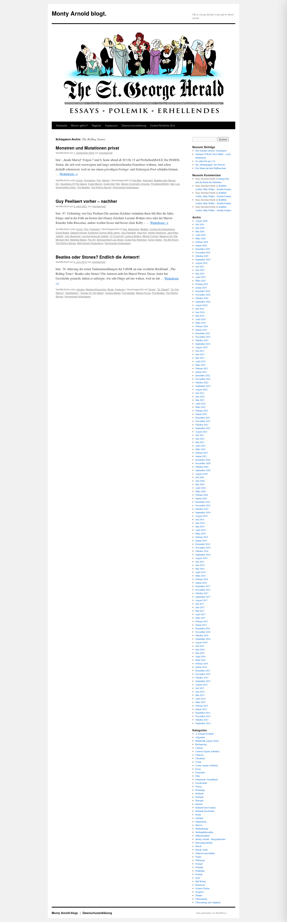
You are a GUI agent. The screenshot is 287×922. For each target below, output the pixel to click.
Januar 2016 (201, 666)
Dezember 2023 (202, 333)
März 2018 (200, 575)
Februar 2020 (201, 494)
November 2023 (202, 336)
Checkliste (200, 758)
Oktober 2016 (201, 635)
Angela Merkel (113, 293)
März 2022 (200, 406)
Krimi (198, 814)
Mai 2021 (199, 442)
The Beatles (83, 187)
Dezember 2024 (202, 291)
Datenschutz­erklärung (134, 125)
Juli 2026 (199, 224)
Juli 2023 (199, 350)
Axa (125, 229)
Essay (198, 768)
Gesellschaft (201, 782)
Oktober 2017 (201, 593)
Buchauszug (201, 744)
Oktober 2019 (201, 508)
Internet (198, 803)
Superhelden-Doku (66, 187)
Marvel (106, 180)
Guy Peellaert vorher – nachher (86, 201)
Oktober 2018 (201, 551)
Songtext (199, 891)
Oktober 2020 (201, 466)
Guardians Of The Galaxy (73, 183)
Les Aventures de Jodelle (95, 236)
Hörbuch (199, 793)
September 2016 (202, 638)
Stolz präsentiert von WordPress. (211, 912)
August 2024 (201, 305)
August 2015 (201, 684)
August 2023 (201, 347)
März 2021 (200, 449)
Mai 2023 (199, 357)
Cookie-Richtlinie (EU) (162, 125)
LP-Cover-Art (116, 236)
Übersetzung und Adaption (207, 902)
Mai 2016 (199, 652)
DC (57, 183)
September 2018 (202, 554)
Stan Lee (175, 183)
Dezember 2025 (202, 248)
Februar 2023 (201, 368)
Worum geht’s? (79, 125)
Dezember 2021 (202, 417)
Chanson (199, 754)
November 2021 (202, 421)
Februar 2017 (201, 621)
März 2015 (200, 702)
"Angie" (152, 289)
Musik (110, 289)
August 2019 (201, 515)
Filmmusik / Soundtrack (206, 779)
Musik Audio (201, 849)
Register (96, 125)
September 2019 (202, 512)
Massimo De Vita (168, 236)
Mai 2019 (199, 526)
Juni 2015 (200, 691)
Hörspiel (199, 800)
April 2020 (200, 487)
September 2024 (202, 301)
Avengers (148, 180)
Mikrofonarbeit (202, 835)
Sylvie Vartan (155, 239)
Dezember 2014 (202, 712)
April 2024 (200, 319)
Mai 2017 (199, 610)
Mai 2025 (199, 273)
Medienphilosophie (96, 289)
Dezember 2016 (202, 628)
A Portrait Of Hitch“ (204, 733)
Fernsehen (89, 180)
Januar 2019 (201, 540)
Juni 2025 (200, 269)
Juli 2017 (199, 603)
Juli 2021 (199, 435)
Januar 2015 (201, 709)
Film (99, 180)
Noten (198, 856)
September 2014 (202, 723)
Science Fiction (202, 888)
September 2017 (202, 596)
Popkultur (95, 229)
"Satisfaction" (72, 293)
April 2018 (200, 572)
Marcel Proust (143, 293)
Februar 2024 (201, 326)
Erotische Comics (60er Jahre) (104, 232)
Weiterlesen (69, 174)
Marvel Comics (150, 236)
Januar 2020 (201, 498)
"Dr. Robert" (163, 289)
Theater (198, 895)
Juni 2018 (200, 565)
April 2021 (200, 445)
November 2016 (202, 631)
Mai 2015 (199, 695)
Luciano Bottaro (133, 236)
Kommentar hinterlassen (126, 187)
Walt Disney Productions (90, 243)
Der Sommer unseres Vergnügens (211, 150)
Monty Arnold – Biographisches (210, 839)
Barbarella (133, 229)
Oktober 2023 (201, 340)
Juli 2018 (199, 561)
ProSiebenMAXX (160, 183)
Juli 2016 (199, 645)
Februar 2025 (201, 284)
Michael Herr (62, 239)
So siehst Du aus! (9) (205, 161)
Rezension (200, 884)
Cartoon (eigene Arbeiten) (207, 751)
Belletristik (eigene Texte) (207, 740)
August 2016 (201, 642)
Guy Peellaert (128, 232)
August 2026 (201, 220)
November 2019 (202, 505)
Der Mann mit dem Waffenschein (210, 168)
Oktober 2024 (201, 298)
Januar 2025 (201, 287)
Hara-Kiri (142, 232)
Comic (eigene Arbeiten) (206, 765)
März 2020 (200, 491)
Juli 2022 (199, 392)
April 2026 (200, 234)
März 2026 (200, 238)
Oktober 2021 (201, 424)
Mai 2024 (199, 315)
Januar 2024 (201, 329)
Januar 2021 (201, 456)
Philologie (200, 860)
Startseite (61, 125)
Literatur (80, 289)
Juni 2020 (200, 480)
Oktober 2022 (201, 382)
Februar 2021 (201, 452)
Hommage (200, 789)
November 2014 (202, 716)
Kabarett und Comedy (205, 807)
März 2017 (200, 617)
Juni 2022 (200, 396)
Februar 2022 (201, 410)
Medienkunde (201, 828)
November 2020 (202, 463)
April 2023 (200, 361)
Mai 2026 (199, 231)
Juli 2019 (199, 519)
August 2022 (201, 389)
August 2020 (201, 473)
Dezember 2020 (202, 459)
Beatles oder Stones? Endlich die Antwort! (98, 257)
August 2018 (201, 558)
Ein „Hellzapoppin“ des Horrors (210, 164)
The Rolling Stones (101, 187)
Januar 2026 (201, 245)
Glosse (198, 786)
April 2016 (200, 656)
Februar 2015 (201, 705)
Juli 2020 (199, 477)
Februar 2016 (201, 663)
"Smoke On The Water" (92, 293)
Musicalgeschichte (203, 842)
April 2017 (200, 614)
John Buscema (72, 236)
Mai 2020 (199, 484)
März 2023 (200, 364)
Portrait (198, 874)
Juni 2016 (200, 649)
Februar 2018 (201, 579)
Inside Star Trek (111, 183)
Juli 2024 (199, 308)
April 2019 (200, 529)
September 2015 (202, 681)
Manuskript (200, 821)
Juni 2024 (200, 312)
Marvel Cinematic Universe (135, 183)
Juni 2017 (200, 607)
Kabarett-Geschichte (204, 811)
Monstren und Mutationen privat (87, 148)
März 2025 (200, 280)
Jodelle (59, 236)
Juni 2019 (200, 522)
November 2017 (202, 589)
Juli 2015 (199, 688)
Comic (79, 180)
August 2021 (201, 431)
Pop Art (91, 239)
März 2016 (200, 659)
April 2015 (200, 698)
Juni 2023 (200, 354)
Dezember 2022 (202, 375)
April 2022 (200, 403)
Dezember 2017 (202, 586)
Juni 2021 (200, 438)
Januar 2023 (201, 371)
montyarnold (105, 152)
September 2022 (202, 385)
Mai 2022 (199, 399)
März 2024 (200, 322)
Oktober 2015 (201, 677)
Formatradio (128, 293)
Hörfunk (199, 796)
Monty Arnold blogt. (79, 13)
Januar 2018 (201, 582)
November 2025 (202, 252)
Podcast (199, 863)
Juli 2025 (199, 266)
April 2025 (200, 277)
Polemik (199, 867)
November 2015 (202, 673)
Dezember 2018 (202, 544)
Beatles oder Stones (165, 180)
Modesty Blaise (78, 239)
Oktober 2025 (201, 255)
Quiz (197, 877)
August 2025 (201, 262)
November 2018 (202, 547)
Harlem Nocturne (157, 232)
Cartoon (199, 747)
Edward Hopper (78, 232)
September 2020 (202, 470)
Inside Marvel (95, 183)
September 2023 (202, 343)
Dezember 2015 (202, 670)
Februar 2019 (201, 536)
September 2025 (202, 259)
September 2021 (202, 428)
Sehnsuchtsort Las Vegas (110, 239)
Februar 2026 (201, 241)
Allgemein (200, 737)
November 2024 (202, 294)
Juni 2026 (200, 227)
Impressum (111, 125)
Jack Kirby (172, 232)
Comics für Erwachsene (162, 229)
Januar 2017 (201, 624)
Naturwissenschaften (205, 853)
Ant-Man (137, 180)
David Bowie (62, 232)
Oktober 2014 (201, 719)
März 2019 (200, 533)
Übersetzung (201, 898)
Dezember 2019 (202, 501)
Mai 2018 (199, 568)
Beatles (144, 229)
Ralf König (200, 881)
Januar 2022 (201, 414)
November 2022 (202, 378)
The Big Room (170, 239)
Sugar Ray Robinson (136, 239)
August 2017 (201, 600)
